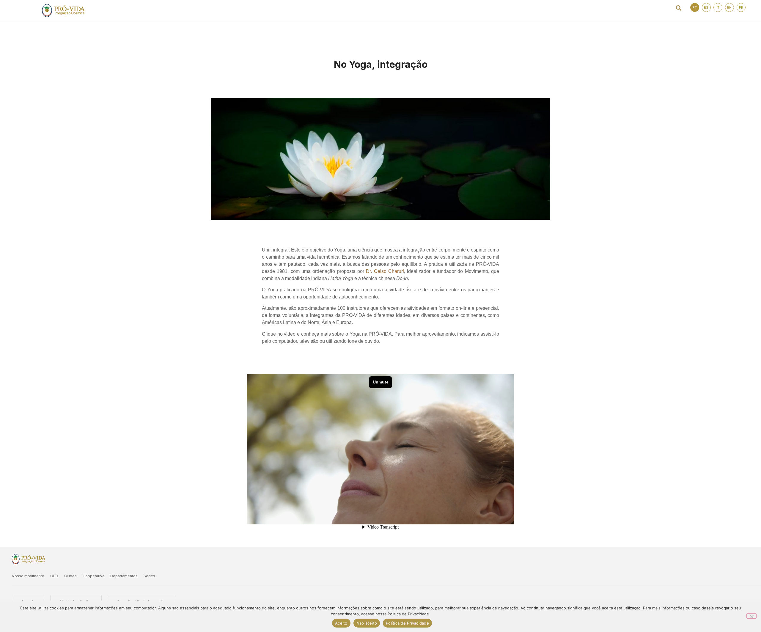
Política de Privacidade (407, 623)
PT (695, 7)
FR (741, 7)
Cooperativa (93, 576)
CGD (54, 576)
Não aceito (366, 623)
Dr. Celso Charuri (385, 271)
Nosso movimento (28, 576)
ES (706, 7)
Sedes (149, 576)
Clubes (70, 576)
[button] (679, 8)
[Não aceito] (751, 616)
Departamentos (124, 576)
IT (717, 7)
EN (729, 7)
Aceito (341, 623)
